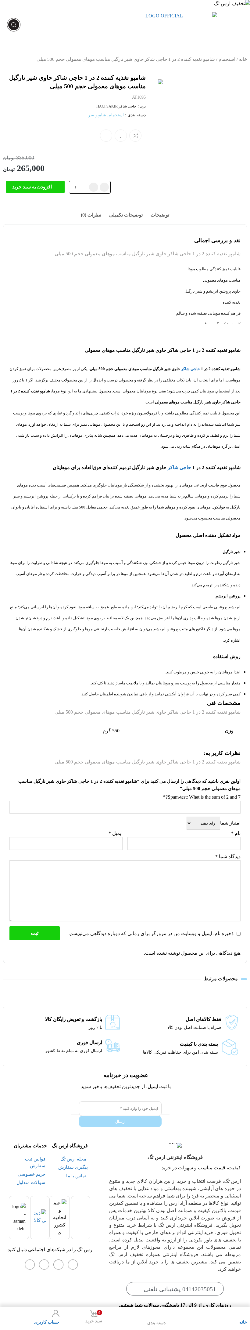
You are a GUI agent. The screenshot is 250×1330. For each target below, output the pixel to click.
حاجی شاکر (190, 368)
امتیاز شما (230, 822)
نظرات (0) (91, 214)
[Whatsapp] (58, 1264)
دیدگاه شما (228, 856)
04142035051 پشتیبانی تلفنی (180, 1289)
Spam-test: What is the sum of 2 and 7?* (202, 797)
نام (236, 833)
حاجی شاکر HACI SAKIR (116, 106)
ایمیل (116, 833)
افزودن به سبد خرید (32, 186)
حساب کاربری (46, 1322)
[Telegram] (44, 1264)
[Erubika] (30, 1264)
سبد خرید (93, 1317)
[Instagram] (73, 1264)
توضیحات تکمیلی (126, 214)
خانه (243, 59)
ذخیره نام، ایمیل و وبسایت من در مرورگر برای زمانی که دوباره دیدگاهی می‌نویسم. (151, 933)
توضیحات (160, 214)
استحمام (227, 59)
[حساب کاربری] (55, 1313)
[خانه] (243, 1313)
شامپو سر (97, 115)
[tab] (160, 215)
